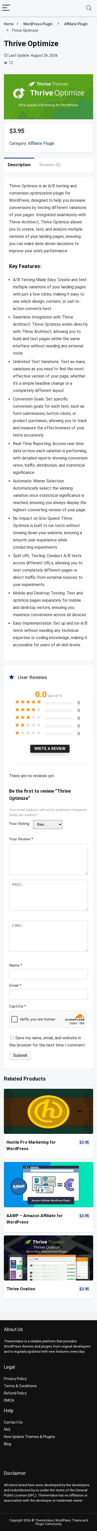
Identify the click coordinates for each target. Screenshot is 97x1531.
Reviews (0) (50, 164)
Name (15, 965)
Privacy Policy (15, 1379)
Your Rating (19, 823)
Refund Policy (15, 1393)
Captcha (17, 1006)
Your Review (21, 839)
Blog (7, 1444)
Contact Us (13, 1422)
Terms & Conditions (20, 1386)
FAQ (7, 1429)
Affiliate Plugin (76, 24)
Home (9, 24)
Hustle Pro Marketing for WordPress (31, 1145)
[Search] (89, 8)
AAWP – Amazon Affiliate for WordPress (34, 1219)
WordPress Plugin (38, 24)
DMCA (9, 1400)
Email (15, 985)
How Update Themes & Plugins (29, 1437)
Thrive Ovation (20, 1288)
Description (19, 164)
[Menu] (6, 8)
